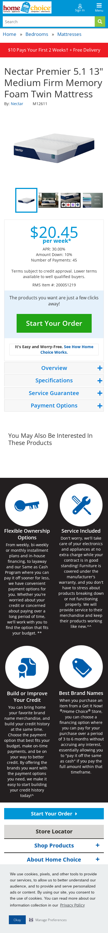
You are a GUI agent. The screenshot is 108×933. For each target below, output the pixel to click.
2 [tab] (48, 200)
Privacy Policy (72, 905)
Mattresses (69, 34)
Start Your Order (54, 323)
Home (9, 34)
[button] (48, 919)
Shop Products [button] (54, 845)
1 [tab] (26, 200)
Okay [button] (17, 920)
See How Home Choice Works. (66, 349)
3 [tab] (71, 200)
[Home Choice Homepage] (27, 7)
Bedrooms (36, 34)
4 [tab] (93, 200)
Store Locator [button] (54, 831)
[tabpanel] (54, 146)
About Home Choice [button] (54, 859)
